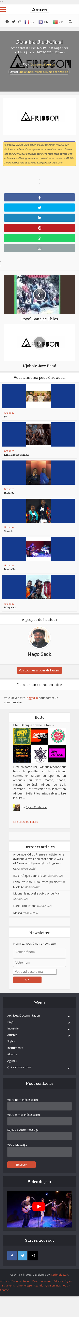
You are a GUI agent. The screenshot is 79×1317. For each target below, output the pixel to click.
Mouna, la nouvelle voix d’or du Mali (36, 893)
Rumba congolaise (56, 72)
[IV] (38, 396)
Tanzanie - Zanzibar (42, 64)
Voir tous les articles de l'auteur (39, 670)
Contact (4, 1290)
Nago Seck (61, 48)
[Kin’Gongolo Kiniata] (38, 434)
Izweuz (9, 493)
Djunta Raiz (11, 569)
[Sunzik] (38, 511)
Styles (11, 1041)
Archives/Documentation (23, 1015)
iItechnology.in (59, 1274)
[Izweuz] (38, 472)
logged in (32, 698)
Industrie (13, 1028)
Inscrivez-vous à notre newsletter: (35, 943)
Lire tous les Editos (25, 822)
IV (5, 416)
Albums (12, 1054)
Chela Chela (26, 72)
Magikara (10, 607)
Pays (10, 1022)
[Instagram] (33, 1255)
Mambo (39, 72)
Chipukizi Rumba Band (39, 41)
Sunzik (8, 531)
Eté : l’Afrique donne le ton (33, 725)
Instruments (15, 1048)
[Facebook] (12, 1255)
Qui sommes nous (19, 1067)
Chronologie (24, 1285)
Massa (17, 913)
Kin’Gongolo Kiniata (16, 454)
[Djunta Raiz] (38, 549)
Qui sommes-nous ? (57, 1285)
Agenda (12, 1061)
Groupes (9, 412)
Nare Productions (24, 906)
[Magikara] (38, 587)
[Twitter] (22, 1255)
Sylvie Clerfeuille (36, 807)
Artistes (12, 1035)
